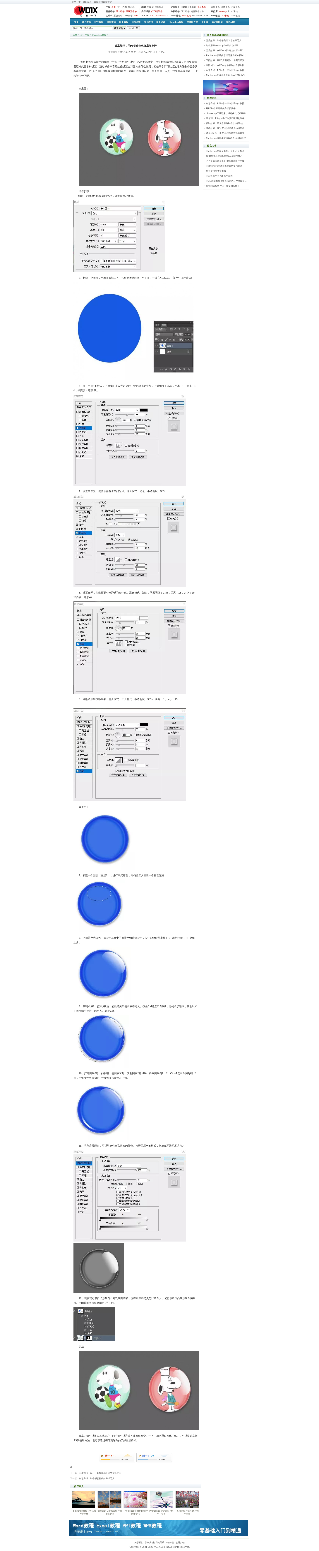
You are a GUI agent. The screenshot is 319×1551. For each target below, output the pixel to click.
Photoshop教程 (99, 35)
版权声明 (149, 1542)
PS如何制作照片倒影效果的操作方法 (224, 166)
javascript (223, 11)
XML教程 (235, 15)
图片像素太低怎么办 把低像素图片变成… (226, 161)
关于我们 (138, 1542)
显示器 (131, 7)
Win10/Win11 (161, 15)
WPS (205, 15)
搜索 (133, 28)
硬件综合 (175, 7)
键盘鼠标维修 (197, 11)
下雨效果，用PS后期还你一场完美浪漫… (226, 60)
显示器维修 (131, 11)
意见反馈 (180, 1542)
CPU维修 (185, 11)
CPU (119, 7)
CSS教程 (225, 15)
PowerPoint (197, 15)
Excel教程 (186, 15)
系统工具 (225, 7)
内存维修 (145, 11)
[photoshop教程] (226, 94)
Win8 (136, 15)
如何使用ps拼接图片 (216, 171)
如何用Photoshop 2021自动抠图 (222, 45)
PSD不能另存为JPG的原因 (219, 176)
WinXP (144, 15)
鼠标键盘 (159, 7)
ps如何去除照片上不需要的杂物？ (222, 186)
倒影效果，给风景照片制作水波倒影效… (226, 123)
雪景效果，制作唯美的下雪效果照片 (223, 40)
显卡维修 (120, 11)
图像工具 (235, 7)
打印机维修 (156, 11)
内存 (124, 7)
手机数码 (201, 7)
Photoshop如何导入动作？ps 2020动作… (226, 75)
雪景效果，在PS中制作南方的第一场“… (225, 50)
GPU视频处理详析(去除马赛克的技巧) (224, 156)
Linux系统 (233, 11)
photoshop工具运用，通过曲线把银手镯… (227, 113)
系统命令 (118, 15)
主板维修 (175, 11)
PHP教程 (215, 15)
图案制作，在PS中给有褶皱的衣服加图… (226, 65)
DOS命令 (128, 15)
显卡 (113, 7)
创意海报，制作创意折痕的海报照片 (96, 1478)
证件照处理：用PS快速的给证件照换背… (226, 133)
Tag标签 (170, 1542)
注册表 (109, 15)
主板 (108, 7)
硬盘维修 (110, 11)
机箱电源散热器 (188, 7)
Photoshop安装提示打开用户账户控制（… (227, 55)
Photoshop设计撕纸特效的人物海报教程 (226, 138)
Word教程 (176, 15)
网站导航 (159, 1542)
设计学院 (84, 35)
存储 (143, 7)
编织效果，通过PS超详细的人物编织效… (226, 128)
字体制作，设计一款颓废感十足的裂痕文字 (100, 1473)
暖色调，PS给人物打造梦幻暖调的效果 (225, 118)
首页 (75, 35)
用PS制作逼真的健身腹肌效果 (221, 108)
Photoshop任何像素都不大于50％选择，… (227, 151)
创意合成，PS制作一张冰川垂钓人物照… (226, 70)
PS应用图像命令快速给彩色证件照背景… (226, 181)
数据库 (214, 11)
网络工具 (215, 7)
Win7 (152, 15)
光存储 (150, 7)
